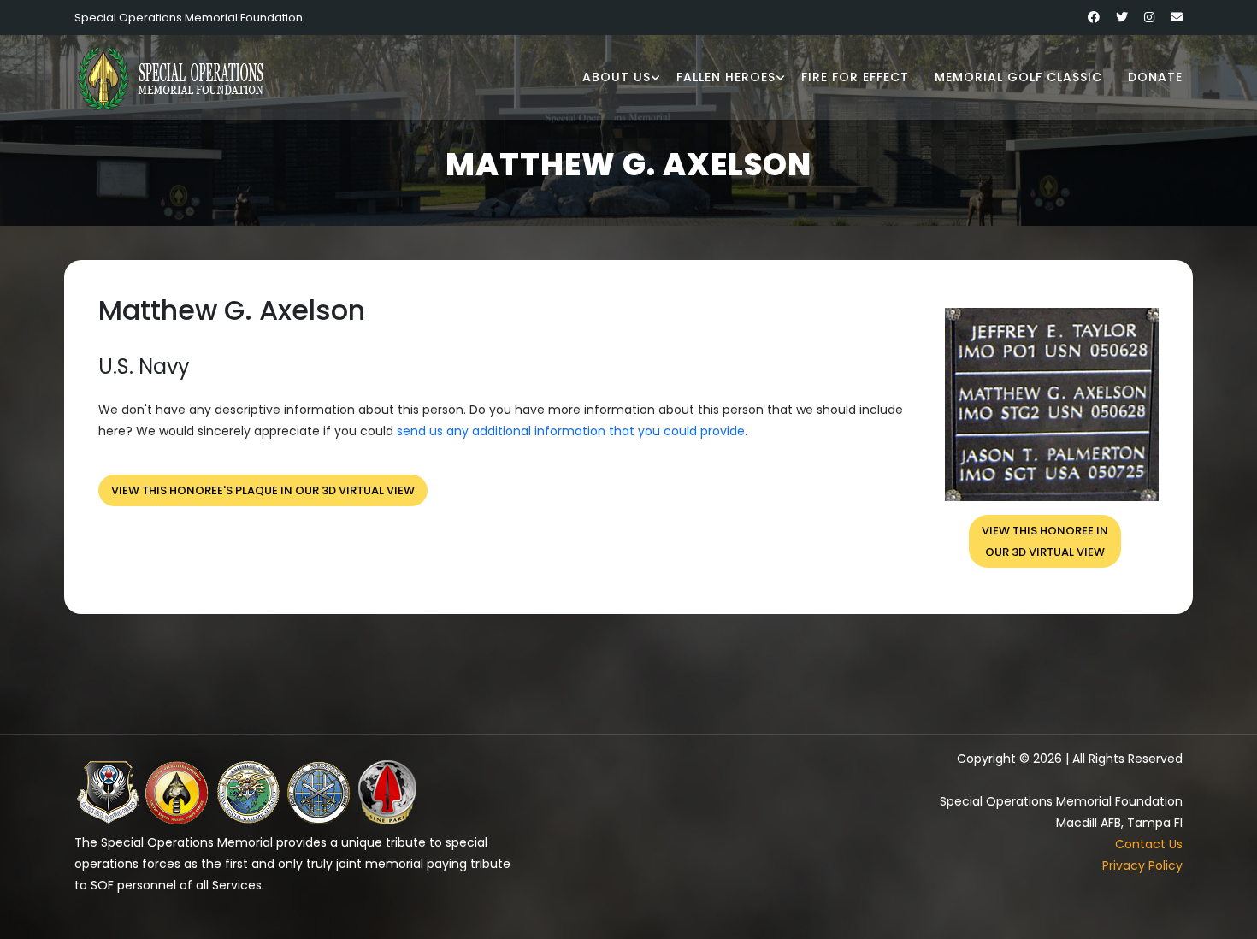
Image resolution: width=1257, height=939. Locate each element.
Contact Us (1149, 844)
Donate (1155, 77)
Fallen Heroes (726, 77)
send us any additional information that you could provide (571, 431)
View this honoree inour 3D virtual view (1045, 541)
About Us (616, 77)
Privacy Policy (1142, 865)
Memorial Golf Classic (1018, 77)
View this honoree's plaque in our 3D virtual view (263, 490)
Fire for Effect (855, 77)
